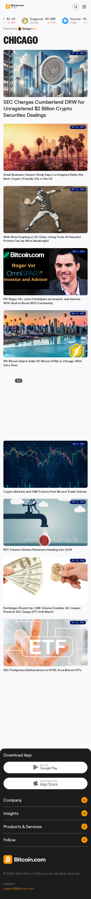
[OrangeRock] (27, 29)
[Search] (75, 6)
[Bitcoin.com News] (14, 6)
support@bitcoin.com (18, 888)
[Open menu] (84, 6)
